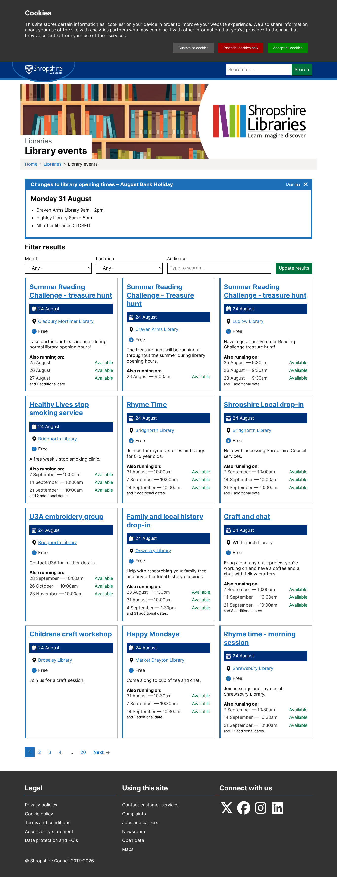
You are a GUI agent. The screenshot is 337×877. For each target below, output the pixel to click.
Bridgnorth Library (57, 438)
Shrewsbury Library (253, 668)
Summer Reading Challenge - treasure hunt (70, 291)
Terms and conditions (47, 822)
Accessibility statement (49, 831)
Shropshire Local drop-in (264, 404)
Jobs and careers (140, 822)
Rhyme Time (147, 404)
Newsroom (133, 831)
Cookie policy (39, 813)
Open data (133, 840)
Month (32, 258)
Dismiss (293, 184)
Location (105, 258)
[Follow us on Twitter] (226, 807)
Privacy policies (41, 804)
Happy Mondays (153, 634)
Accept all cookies (287, 48)
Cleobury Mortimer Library (66, 321)
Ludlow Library (248, 321)
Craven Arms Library (156, 329)
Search (302, 69)
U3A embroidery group (66, 516)
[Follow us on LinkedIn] (277, 807)
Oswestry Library (153, 550)
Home (31, 164)
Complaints (134, 813)
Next (99, 752)
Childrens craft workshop (70, 634)
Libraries (52, 164)
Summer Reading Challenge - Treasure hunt (160, 295)
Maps (127, 849)
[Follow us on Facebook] (243, 807)
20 (83, 752)
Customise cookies (193, 48)
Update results (294, 268)
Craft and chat (247, 516)
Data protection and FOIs (51, 840)
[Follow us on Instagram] (260, 807)
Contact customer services (150, 804)
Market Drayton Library (159, 660)
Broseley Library (55, 660)
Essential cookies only (240, 48)
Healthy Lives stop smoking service (59, 408)
